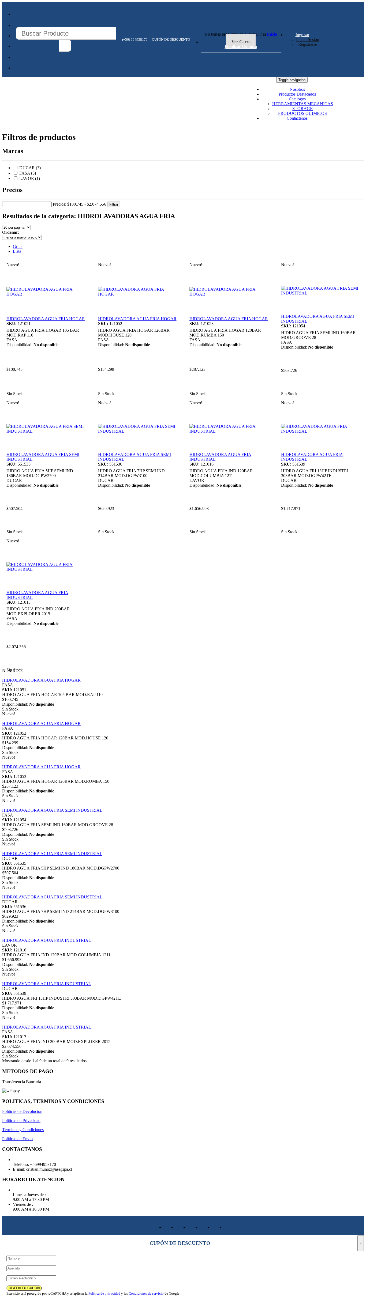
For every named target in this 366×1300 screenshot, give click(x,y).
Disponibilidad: (19, 344)
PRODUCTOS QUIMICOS (302, 113)
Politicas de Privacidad (21, 1120)
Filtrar (113, 204)
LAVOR (26, 178)
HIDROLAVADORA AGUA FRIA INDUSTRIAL (46, 940)
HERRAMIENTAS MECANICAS (302, 103)
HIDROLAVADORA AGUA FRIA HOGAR (45, 318)
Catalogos (297, 99)
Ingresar (302, 34)
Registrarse (307, 44)
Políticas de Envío (17, 1138)
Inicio (272, 34)
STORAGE (302, 108)
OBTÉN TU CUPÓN (24, 1288)
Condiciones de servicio (146, 1293)
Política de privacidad (104, 1293)
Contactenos (297, 118)
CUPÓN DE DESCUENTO (171, 39)
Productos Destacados (297, 94)
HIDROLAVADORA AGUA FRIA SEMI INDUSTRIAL (52, 810)
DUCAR (27, 167)
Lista (17, 251)
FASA (24, 173)
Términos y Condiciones (23, 1129)
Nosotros (297, 89)
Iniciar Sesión (307, 39)
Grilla (18, 246)
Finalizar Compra (241, 46)
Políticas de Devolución (22, 1111)
